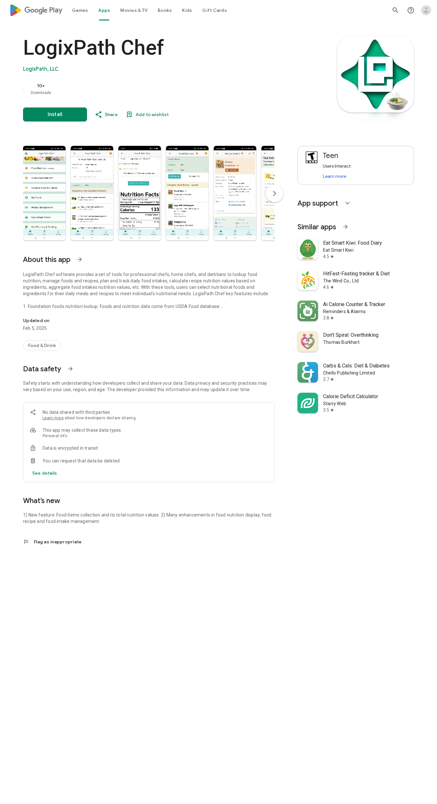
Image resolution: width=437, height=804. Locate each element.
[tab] (80, 10)
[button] (44, 193)
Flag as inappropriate (52, 542)
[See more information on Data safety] (70, 368)
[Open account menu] (426, 10)
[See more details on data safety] (45, 473)
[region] (151, 89)
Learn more (53, 418)
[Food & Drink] (42, 345)
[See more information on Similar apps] (345, 226)
